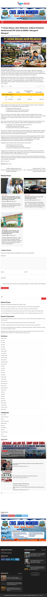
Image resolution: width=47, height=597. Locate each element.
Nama (2, 272)
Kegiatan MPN (3, 423)
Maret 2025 (3, 374)
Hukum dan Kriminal (5, 421)
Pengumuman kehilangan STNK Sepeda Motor (21, 483)
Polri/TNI (2, 429)
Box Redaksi (35, 574)
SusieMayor (3, 324)
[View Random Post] (42, 22)
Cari (2, 296)
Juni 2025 (3, 368)
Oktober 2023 (3, 409)
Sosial (2, 434)
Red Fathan (17, 35)
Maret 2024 (3, 400)
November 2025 (4, 357)
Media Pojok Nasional (18, 595)
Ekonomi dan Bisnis (4, 416)
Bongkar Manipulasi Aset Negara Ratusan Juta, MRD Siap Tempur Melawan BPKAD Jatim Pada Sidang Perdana (14, 583)
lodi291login (3, 331)
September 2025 (4, 361)
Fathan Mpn (4, 235)
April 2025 (3, 372)
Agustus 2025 (3, 364)
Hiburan (2, 419)
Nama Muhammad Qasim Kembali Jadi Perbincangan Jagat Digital (22, 322)
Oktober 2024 (3, 385)
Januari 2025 (3, 379)
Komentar (3, 255)
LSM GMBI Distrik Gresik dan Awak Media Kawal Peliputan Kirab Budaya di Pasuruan (14, 589)
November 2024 (4, 383)
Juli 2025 (2, 366)
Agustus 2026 (3, 338)
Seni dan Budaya (4, 431)
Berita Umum (9, 163)
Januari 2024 (3, 404)
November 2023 (4, 407)
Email (26, 272)
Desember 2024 (4, 381)
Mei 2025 (3, 370)
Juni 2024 (3, 394)
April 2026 (3, 346)
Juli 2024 (2, 392)
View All (19, 573)
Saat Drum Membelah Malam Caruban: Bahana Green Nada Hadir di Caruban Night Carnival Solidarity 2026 (22, 310)
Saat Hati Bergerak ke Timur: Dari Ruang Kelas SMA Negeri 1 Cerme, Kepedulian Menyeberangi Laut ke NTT (22, 313)
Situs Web (3, 277)
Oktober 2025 (3, 359)
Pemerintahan (3, 427)
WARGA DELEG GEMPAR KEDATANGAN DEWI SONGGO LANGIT (13, 304)
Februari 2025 (3, 377)
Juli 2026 (2, 340)
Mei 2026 (3, 344)
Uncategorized (4, 436)
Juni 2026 (3, 342)
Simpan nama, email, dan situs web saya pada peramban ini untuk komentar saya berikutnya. (24, 283)
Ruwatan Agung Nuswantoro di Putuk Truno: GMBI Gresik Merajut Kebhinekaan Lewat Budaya (36, 561)
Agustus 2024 (3, 389)
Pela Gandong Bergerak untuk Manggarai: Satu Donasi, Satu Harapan (25, 475)
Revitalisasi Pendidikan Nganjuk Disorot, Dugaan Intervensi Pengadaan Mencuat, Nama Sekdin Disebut (37, 568)
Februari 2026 (3, 351)
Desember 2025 (4, 355)
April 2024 (3, 398)
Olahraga (2, 425)
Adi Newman (4, 201)
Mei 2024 (3, 396)
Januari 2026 (3, 353)
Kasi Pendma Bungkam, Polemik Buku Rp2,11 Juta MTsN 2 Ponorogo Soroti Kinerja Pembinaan (19, 308)
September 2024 (4, 387)
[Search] (44, 22)
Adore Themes (39, 595)
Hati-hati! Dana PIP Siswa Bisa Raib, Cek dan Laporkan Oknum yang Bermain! (25, 324)
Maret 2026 (3, 349)
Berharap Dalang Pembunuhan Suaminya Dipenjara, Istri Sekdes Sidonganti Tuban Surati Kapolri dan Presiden (11, 198)
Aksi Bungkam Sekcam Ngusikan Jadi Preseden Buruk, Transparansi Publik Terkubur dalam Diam (10, 232)
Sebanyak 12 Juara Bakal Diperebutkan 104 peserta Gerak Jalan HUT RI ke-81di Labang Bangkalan (20, 306)
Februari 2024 (3, 402)
